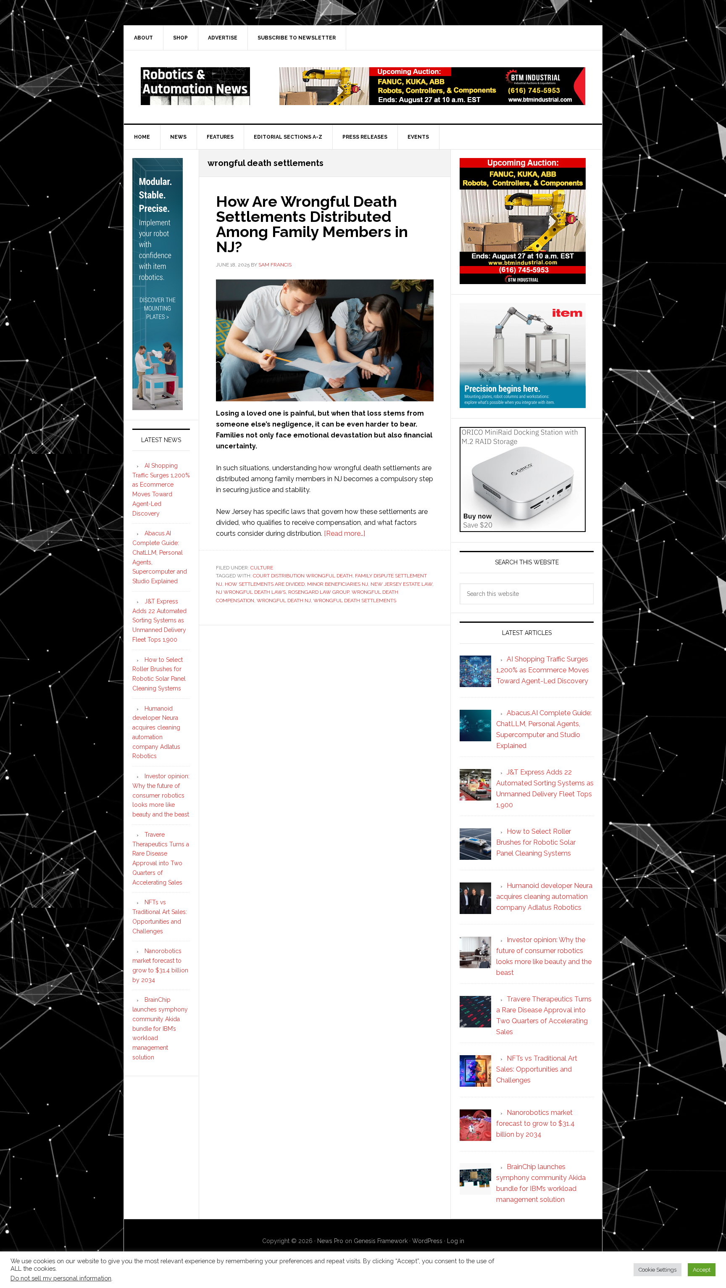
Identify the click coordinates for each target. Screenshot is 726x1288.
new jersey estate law (401, 584)
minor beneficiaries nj (337, 584)
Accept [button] (701, 1270)
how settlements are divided (265, 584)
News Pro (330, 1241)
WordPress (427, 1241)
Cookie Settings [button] (657, 1270)
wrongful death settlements (354, 600)
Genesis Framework (381, 1241)
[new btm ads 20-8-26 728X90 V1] (432, 101)
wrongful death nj (284, 600)
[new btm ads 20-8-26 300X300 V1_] (523, 280)
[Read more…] (344, 533)
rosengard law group (318, 592)
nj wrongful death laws (251, 592)
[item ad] (523, 404)
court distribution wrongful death (302, 576)
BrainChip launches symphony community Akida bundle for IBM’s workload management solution (160, 1028)
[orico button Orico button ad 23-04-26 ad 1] (523, 528)
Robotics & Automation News (195, 86)
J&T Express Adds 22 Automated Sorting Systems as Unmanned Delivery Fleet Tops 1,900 (159, 620)
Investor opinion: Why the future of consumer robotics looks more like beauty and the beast (160, 795)
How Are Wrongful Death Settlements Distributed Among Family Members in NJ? (312, 223)
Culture (261, 568)
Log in (455, 1241)
